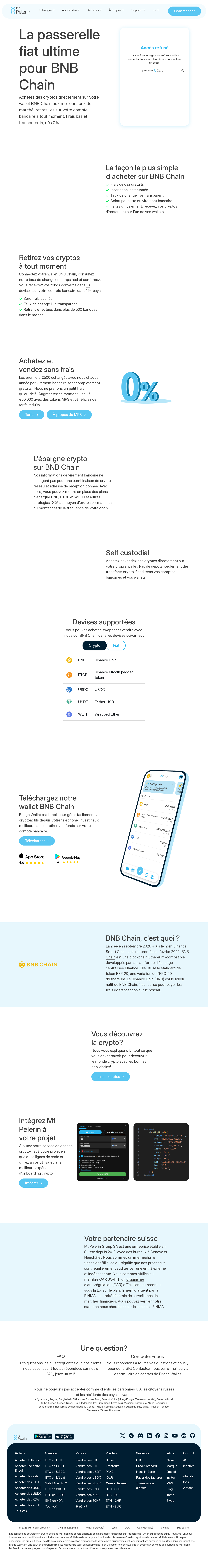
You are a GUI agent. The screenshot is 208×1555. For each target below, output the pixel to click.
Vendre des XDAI (87, 1495)
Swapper (52, 1453)
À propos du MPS (67, 414)
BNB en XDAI (54, 1500)
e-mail (172, 1368)
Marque (171, 1466)
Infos (170, 1453)
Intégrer (31, 1183)
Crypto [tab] (94, 645)
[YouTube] (175, 1437)
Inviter (170, 1477)
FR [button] (154, 10)
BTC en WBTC (55, 1489)
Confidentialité (145, 1527)
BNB (81, 660)
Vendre (81, 1453)
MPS (169, 1483)
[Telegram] (131, 1437)
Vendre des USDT (88, 1472)
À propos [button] (115, 10)
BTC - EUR (113, 1495)
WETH (83, 714)
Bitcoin (110, 1460)
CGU (127, 1527)
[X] (122, 1437)
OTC (139, 1460)
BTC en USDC (55, 1472)
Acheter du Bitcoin (28, 1460)
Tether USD (104, 702)
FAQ (184, 1460)
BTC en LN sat (55, 1477)
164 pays (93, 290)
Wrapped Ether (107, 714)
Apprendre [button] (69, 10)
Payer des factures (149, 1477)
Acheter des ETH (27, 1482)
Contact (187, 1488)
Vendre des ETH (87, 1466)
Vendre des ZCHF (88, 1500)
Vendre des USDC (88, 1477)
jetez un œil (64, 1374)
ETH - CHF (113, 1500)
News (170, 1460)
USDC (83, 689)
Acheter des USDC (28, 1493)
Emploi (171, 1472)
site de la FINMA (150, 1307)
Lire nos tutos (108, 1076)
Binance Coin (105, 660)
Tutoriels (188, 1476)
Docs (185, 1482)
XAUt (109, 1477)
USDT (83, 702)
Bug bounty (183, 1527)
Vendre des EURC (88, 1483)
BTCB (82, 675)
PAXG (110, 1472)
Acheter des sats (27, 1476)
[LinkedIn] (149, 1437)
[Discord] (140, 1437)
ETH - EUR (113, 1506)
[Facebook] (157, 1437)
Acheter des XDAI (27, 1499)
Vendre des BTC (87, 1460)
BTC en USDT (54, 1466)
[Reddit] (183, 1437)
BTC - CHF (113, 1489)
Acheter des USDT (28, 1488)
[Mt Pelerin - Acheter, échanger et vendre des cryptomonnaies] (20, 10)
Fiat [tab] (116, 645)
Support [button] (137, 10)
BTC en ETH (53, 1460)
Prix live (111, 1453)
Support (188, 1453)
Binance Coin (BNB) (148, 979)
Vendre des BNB (87, 1489)
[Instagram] (166, 1437)
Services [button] (93, 10)
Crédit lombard (146, 1466)
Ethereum (112, 1466)
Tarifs (29, 414)
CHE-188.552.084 (68, 1527)
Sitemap (164, 1527)
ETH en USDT (55, 1495)
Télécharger (35, 841)
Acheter (21, 1453)
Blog (169, 1489)
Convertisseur (116, 1483)
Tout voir (21, 1511)
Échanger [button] (45, 10)
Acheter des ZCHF (28, 1505)
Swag (170, 1500)
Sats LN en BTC (56, 1483)
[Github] (192, 1437)
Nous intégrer (145, 1472)
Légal (114, 1527)
